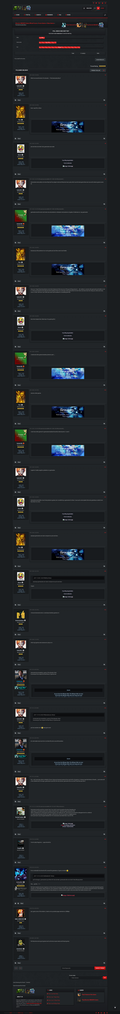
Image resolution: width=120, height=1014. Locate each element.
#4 (105, 179)
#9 (105, 351)
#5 (105, 209)
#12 (105, 467)
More (68, 15)
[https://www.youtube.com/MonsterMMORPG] (102, 2)
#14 (105, 532)
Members (50, 15)
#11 (105, 428)
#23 (105, 839)
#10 (105, 390)
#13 (105, 497)
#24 (105, 867)
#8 (105, 316)
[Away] (24, 224)
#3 (105, 143)
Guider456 (61, 209)
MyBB (11, 1012)
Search (38, 15)
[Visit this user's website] (15, 903)
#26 (105, 938)
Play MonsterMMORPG (92, 25)
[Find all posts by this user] (15, 100)
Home (17, 15)
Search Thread (100, 968)
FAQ (60, 15)
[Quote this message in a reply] (104, 100)
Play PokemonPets (71, 25)
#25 (105, 908)
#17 (105, 639)
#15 (105, 571)
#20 (105, 738)
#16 (105, 609)
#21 (105, 776)
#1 (105, 75)
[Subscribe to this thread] (104, 70)
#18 (105, 669)
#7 (105, 286)
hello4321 (61, 179)
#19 (105, 708)
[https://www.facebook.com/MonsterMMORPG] (93, 2)
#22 (105, 806)
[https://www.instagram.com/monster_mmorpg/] (105, 2)
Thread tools (95, 70)
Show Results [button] (100, 59)
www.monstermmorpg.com (34, 1003)
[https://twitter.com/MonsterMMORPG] (96, 2)
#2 (105, 105)
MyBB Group (20, 1012)
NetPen (30, 1012)
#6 (105, 247)
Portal (28, 15)
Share (19, 100)
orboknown (61, 806)
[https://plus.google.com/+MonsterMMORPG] (99, 2)
